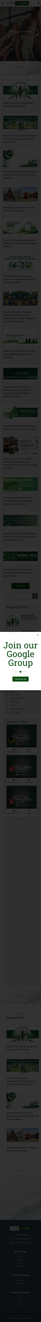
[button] (20, 679)
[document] (20, 661)
